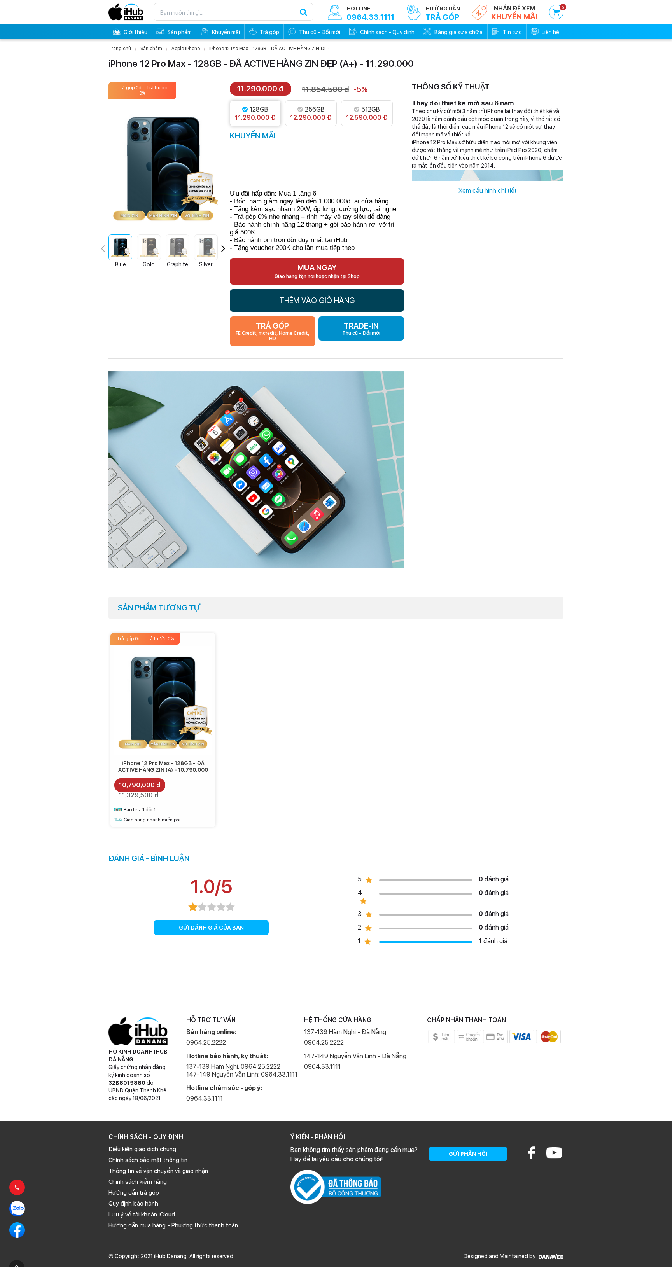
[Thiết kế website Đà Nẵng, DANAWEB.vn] (550, 1256)
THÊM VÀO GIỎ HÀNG (317, 300)
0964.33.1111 (204, 1098)
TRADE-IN (361, 328)
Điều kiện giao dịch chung (142, 1149)
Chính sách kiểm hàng (137, 1181)
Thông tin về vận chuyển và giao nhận (158, 1170)
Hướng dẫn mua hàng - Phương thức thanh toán (173, 1225)
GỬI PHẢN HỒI (468, 1154)
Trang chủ (119, 48)
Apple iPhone (186, 48)
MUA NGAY (317, 271)
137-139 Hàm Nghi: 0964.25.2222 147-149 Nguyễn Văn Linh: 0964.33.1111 (242, 1070)
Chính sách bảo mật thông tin (147, 1160)
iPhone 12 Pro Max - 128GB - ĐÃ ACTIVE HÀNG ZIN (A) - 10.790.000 (163, 766)
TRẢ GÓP (272, 331)
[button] (223, 248)
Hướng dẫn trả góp (133, 1192)
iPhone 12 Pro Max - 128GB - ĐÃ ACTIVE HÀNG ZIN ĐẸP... (270, 48)
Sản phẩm (151, 48)
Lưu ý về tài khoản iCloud (141, 1214)
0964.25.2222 (206, 1042)
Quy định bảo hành (133, 1203)
